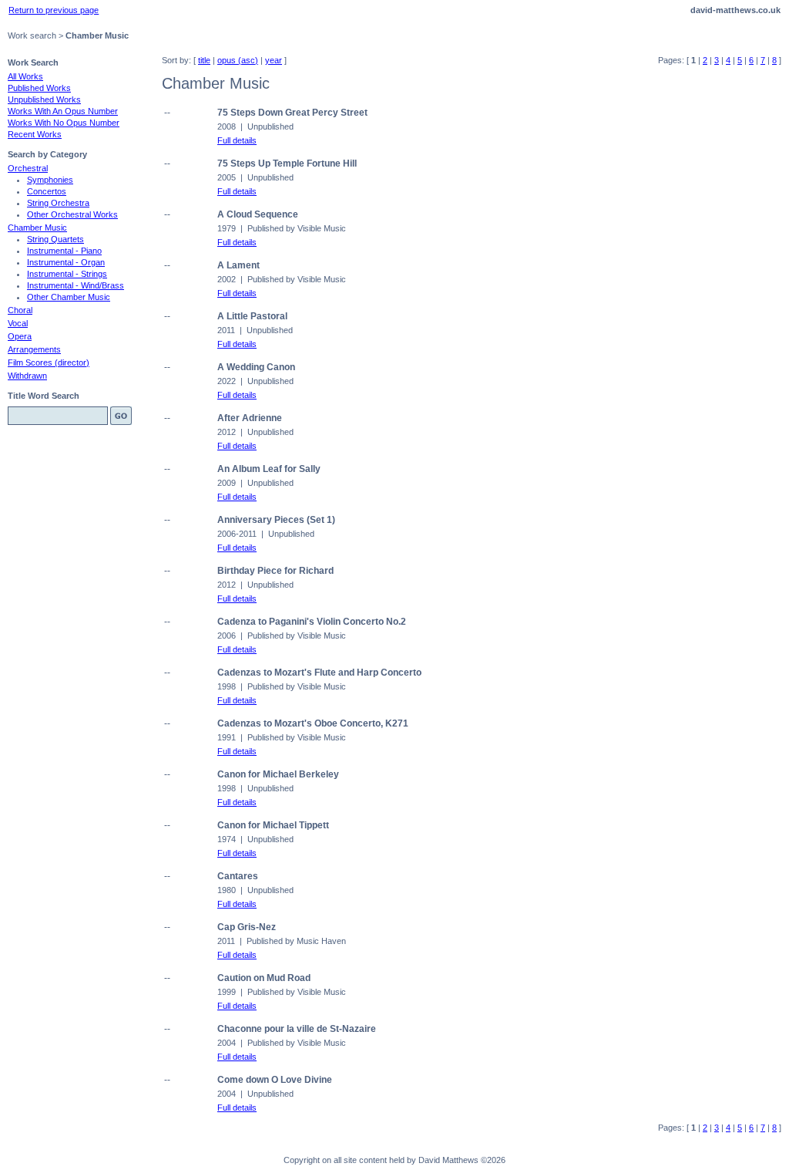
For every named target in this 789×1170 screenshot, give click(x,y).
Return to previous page (53, 10)
